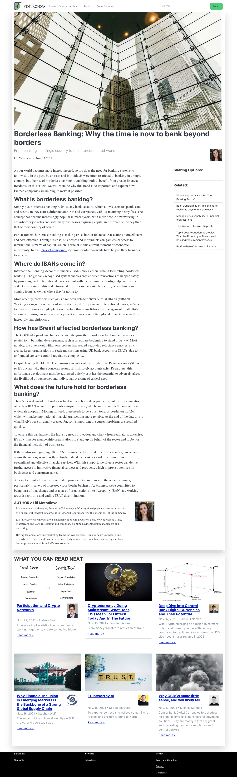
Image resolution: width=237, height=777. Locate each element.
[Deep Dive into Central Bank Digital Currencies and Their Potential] (189, 582)
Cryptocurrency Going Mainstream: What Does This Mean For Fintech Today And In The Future (109, 611)
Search (216, 6)
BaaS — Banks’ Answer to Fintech (196, 246)
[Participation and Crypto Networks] (47, 582)
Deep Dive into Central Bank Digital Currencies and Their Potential (179, 610)
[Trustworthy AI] (118, 672)
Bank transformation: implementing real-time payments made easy (196, 207)
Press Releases (105, 6)
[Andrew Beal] (72, 611)
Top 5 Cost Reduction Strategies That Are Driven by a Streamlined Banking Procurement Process (196, 236)
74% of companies (54, 250)
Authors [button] (74, 6)
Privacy (160, 766)
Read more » (25, 635)
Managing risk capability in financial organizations (197, 217)
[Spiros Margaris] (143, 700)
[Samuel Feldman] (214, 611)
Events (63, 6)
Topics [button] (88, 6)
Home (52, 6)
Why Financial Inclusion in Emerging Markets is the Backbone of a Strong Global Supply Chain (39, 702)
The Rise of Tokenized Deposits (194, 226)
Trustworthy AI (101, 696)
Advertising (91, 759)
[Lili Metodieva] (216, 154)
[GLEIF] (72, 703)
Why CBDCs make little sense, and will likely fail (179, 698)
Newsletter (19, 759)
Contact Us (161, 772)
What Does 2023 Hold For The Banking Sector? (194, 197)
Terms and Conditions (167, 759)
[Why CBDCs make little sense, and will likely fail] (189, 672)
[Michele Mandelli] (214, 700)
